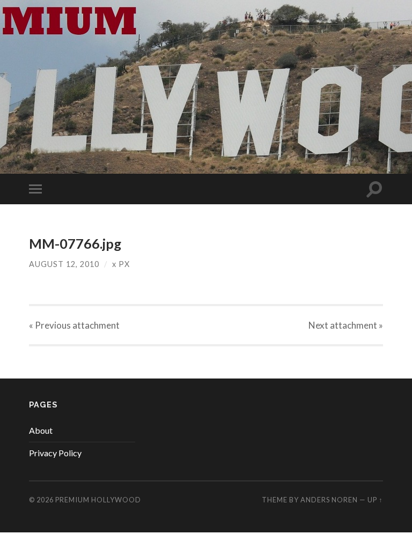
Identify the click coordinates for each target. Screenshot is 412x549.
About (41, 430)
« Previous (74, 325)
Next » (345, 325)
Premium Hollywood (98, 499)
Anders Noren (329, 499)
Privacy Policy (55, 453)
